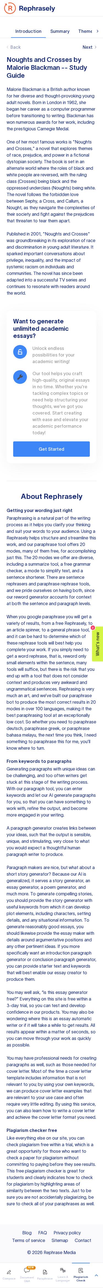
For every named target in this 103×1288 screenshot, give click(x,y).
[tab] (9, 1275)
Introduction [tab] (28, 31)
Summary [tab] (59, 31)
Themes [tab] (86, 31)
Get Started (51, 449)
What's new (96, 641)
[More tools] (96, 1275)
